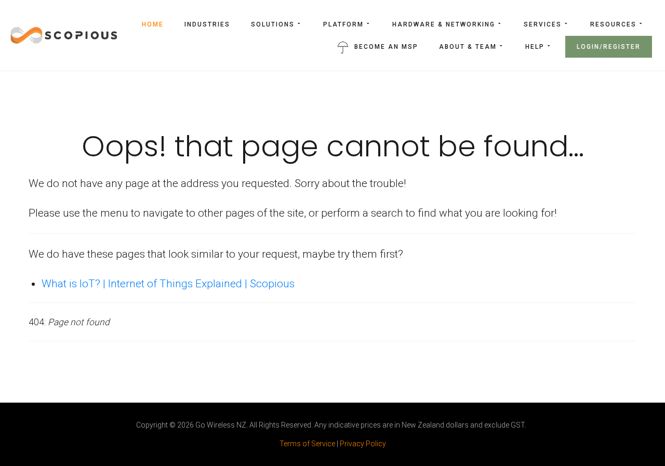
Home (153, 24)
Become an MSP (386, 46)
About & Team (468, 46)
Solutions (273, 24)
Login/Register (609, 46)
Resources (613, 24)
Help (534, 46)
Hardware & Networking (443, 24)
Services (543, 24)
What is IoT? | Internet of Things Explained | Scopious (168, 283)
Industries (207, 24)
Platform (343, 24)
